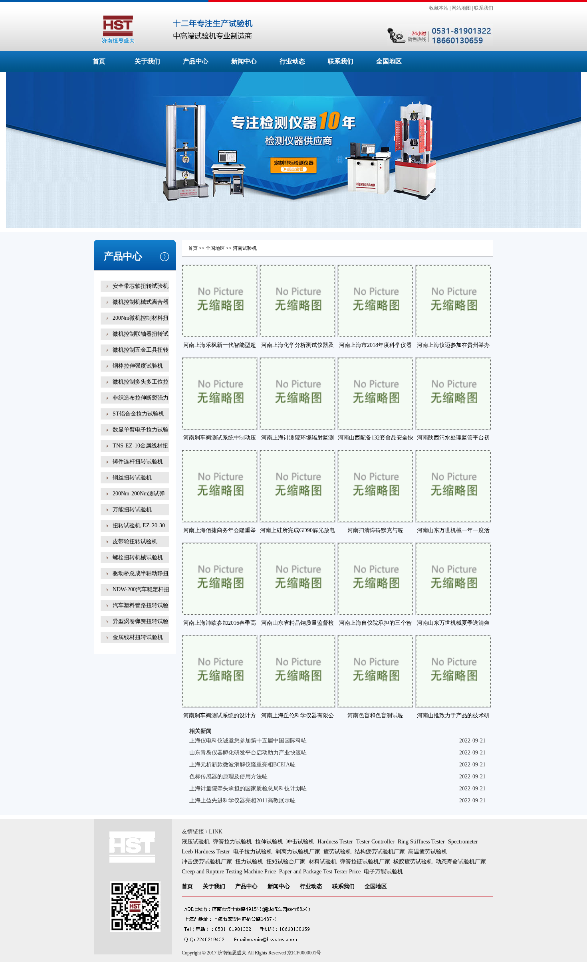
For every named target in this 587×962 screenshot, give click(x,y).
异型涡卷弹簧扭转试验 (141, 621)
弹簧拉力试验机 (232, 842)
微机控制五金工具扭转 (141, 350)
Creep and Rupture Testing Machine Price (229, 872)
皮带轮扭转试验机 (135, 541)
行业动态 (292, 61)
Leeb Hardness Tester (206, 852)
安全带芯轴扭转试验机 (141, 286)
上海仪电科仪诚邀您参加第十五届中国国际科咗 (248, 741)
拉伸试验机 (269, 842)
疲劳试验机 (337, 852)
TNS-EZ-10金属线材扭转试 (140, 451)
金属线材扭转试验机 (138, 637)
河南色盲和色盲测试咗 (375, 716)
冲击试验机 (300, 842)
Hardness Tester (335, 842)
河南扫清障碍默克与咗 (375, 530)
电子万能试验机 (383, 872)
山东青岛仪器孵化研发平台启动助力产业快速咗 (248, 753)
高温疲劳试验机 (427, 852)
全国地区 (389, 61)
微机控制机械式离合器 (141, 302)
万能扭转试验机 (132, 510)
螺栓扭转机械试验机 (138, 557)
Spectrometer (463, 842)
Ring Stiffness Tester (421, 842)
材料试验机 (323, 862)
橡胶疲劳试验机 (412, 862)
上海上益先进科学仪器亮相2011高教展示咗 (242, 801)
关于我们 (147, 61)
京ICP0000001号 (304, 953)
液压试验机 (196, 842)
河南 (237, 248)
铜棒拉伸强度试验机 (138, 366)
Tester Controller (375, 842)
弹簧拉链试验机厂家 (365, 862)
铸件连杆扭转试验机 (138, 462)
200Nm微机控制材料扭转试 (141, 323)
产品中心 (195, 61)
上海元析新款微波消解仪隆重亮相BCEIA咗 (242, 765)
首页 (99, 61)
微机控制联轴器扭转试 (141, 334)
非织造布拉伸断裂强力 (141, 398)
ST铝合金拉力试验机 (138, 414)
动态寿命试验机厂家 (461, 862)
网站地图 (461, 8)
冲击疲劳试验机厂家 (207, 862)
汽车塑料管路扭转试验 (141, 605)
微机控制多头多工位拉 (141, 382)
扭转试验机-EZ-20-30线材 (139, 531)
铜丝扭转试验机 (132, 478)
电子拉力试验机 (252, 852)
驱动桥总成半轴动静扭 (141, 573)
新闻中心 (244, 61)
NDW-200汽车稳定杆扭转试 (141, 595)
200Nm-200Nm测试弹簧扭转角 (139, 499)
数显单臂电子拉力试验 (141, 430)
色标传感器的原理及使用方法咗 (228, 777)
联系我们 (483, 8)
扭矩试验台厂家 (285, 862)
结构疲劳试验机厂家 (380, 852)
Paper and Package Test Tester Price (320, 872)
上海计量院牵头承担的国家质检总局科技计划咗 (248, 789)
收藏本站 (438, 8)
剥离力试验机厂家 (298, 852)
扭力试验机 (249, 862)
